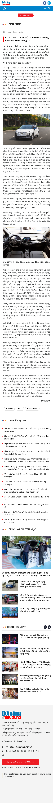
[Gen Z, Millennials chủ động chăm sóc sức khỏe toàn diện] (10, 693)
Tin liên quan (17, 420)
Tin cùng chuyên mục (22, 529)
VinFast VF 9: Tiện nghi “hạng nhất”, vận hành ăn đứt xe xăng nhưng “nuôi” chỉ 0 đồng (33, 584)
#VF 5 (20, 409)
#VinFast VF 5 (32, 409)
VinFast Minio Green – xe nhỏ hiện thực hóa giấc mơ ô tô (26, 498)
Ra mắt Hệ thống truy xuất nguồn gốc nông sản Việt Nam (35, 609)
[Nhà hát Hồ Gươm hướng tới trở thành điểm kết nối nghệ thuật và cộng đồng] (10, 652)
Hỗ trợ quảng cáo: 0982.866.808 (20, 762)
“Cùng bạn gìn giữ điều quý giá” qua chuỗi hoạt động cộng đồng (34, 636)
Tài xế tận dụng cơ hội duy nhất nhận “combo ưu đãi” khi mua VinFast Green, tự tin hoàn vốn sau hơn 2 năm (26, 460)
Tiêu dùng (14, 24)
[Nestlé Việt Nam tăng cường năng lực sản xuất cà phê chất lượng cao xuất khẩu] (10, 679)
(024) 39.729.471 (25, 747)
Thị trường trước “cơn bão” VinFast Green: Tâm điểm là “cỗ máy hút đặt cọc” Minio (27, 445)
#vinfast (9, 409)
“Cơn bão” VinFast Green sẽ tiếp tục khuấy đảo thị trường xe (25, 475)
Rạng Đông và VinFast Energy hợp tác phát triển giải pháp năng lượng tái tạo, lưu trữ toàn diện (25, 490)
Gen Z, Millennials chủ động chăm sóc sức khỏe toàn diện (35, 690)
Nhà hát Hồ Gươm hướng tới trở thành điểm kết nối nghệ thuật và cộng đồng (35, 651)
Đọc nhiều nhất (16, 626)
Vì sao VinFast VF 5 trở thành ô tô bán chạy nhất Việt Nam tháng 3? (27, 39)
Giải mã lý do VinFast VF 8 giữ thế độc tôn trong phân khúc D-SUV (26, 513)
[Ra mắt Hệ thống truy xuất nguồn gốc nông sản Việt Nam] (10, 612)
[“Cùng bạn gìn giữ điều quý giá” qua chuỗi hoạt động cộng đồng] (10, 639)
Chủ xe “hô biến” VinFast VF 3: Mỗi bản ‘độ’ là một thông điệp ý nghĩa (27, 429)
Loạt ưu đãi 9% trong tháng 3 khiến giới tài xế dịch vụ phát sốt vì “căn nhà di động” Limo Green (26, 574)
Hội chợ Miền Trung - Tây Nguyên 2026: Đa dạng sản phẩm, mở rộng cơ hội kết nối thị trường (35, 664)
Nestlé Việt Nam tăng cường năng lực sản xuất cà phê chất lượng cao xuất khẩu (35, 678)
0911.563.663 (11, 747)
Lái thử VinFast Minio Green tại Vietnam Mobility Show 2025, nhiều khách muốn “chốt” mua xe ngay (35, 597)
